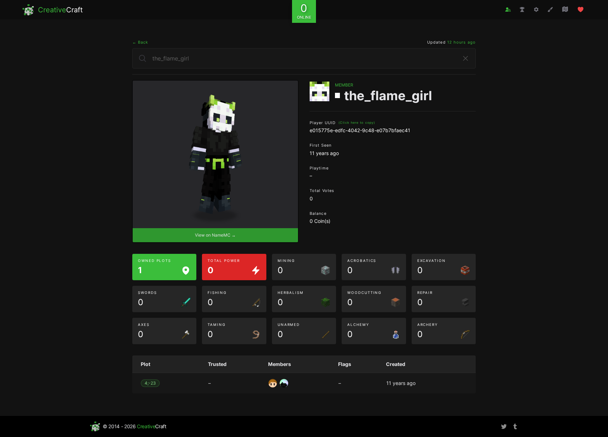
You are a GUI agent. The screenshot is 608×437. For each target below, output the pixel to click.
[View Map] (565, 9)
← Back (140, 42)
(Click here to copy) (356, 122)
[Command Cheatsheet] (536, 9)
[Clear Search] (465, 58)
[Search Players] (508, 9)
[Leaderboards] (522, 9)
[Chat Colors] (550, 9)
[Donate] (580, 9)
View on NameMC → (215, 235)
